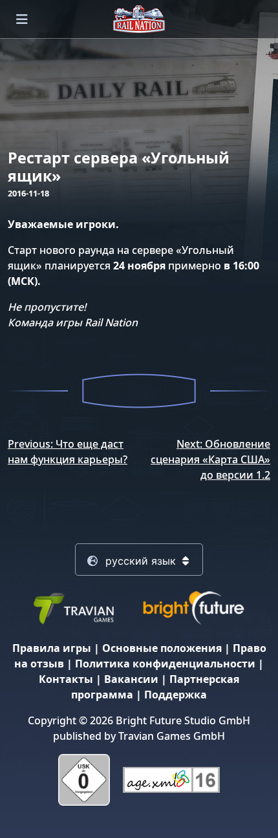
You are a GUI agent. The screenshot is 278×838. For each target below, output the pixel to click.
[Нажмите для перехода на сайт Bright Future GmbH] (193, 607)
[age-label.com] (171, 778)
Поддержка (175, 694)
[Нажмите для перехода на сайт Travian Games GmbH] (73, 607)
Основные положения (162, 648)
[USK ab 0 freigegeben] (84, 778)
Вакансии (131, 679)
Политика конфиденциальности (165, 663)
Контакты (66, 679)
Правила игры (51, 648)
